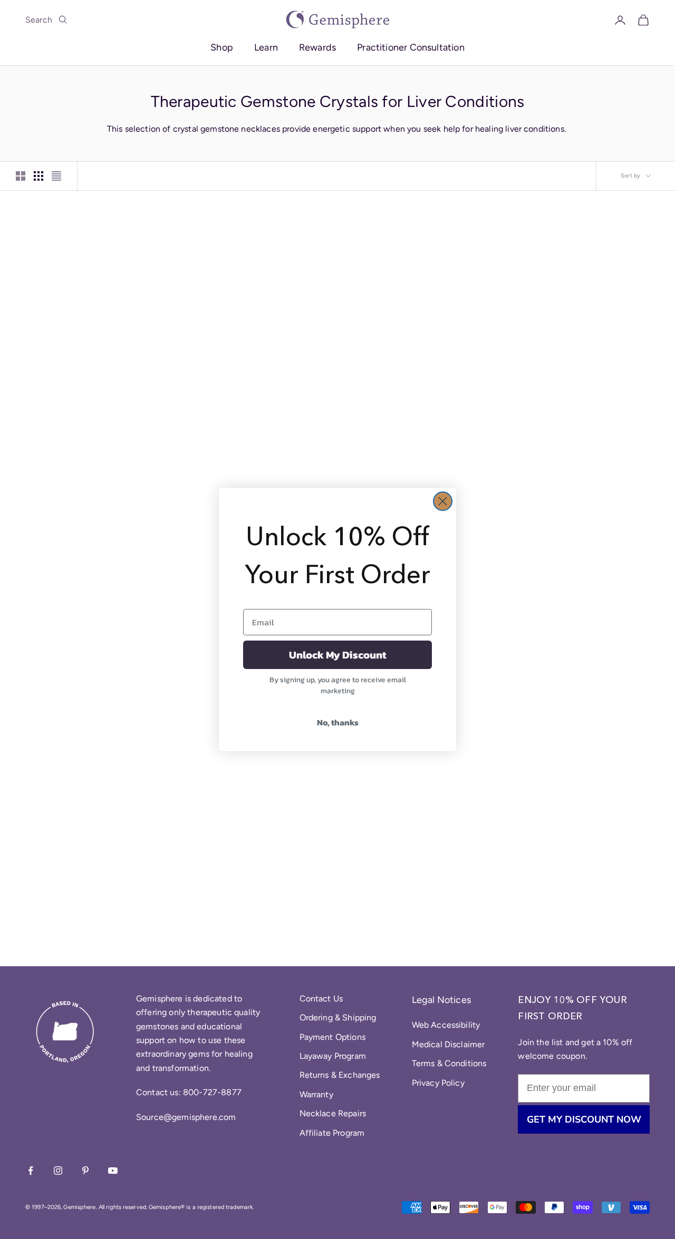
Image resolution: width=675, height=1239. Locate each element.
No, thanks (338, 722)
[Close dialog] (442, 501)
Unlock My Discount (338, 655)
